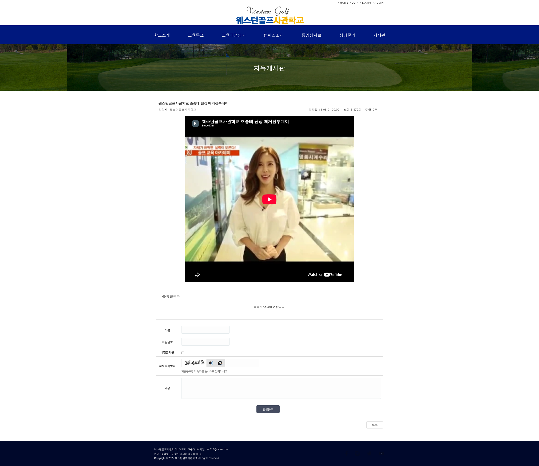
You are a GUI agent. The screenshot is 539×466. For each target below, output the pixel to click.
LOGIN (366, 2)
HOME (344, 2)
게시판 (379, 35)
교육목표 (196, 35)
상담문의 (347, 35)
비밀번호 (167, 342)
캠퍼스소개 (274, 35)
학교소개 (162, 35)
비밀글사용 (167, 352)
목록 (375, 425)
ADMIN (379, 2)
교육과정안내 (234, 35)
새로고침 (220, 363)
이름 (167, 330)
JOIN (355, 2)
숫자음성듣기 (211, 363)
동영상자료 (312, 35)
